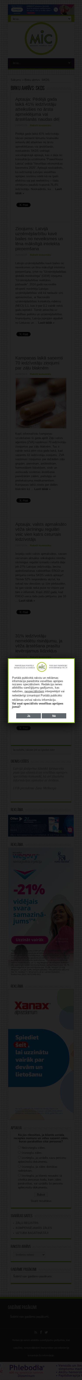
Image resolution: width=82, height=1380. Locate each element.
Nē (54, 716)
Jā (28, 716)
